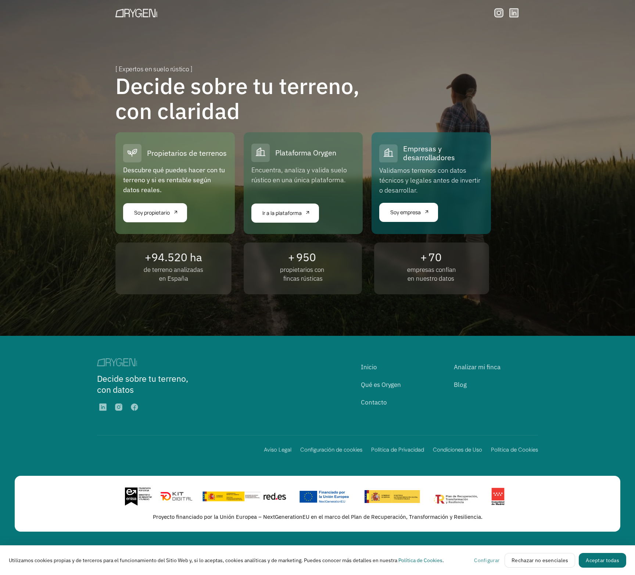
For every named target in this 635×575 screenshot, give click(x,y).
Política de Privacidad (397, 449)
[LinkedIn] (103, 407)
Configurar (486, 560)
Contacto (374, 402)
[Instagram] (119, 407)
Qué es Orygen (381, 385)
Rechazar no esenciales (540, 560)
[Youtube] (134, 407)
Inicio (369, 367)
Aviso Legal (277, 449)
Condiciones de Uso (457, 449)
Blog (460, 385)
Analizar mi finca (477, 367)
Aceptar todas (602, 560)
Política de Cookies (514, 449)
